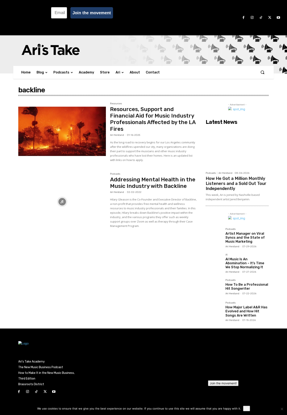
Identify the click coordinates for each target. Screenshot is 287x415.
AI (226, 255)
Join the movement (91, 12)
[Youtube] (278, 17)
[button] (262, 72)
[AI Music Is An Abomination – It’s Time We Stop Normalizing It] (214, 262)
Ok (246, 408)
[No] (282, 409)
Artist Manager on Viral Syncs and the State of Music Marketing (245, 238)
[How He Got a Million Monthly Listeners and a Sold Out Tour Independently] (237, 148)
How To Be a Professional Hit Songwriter (246, 287)
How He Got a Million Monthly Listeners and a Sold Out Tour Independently (236, 183)
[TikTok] (261, 17)
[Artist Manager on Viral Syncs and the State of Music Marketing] (214, 236)
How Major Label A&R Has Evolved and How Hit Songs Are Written (246, 311)
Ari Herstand (117, 135)
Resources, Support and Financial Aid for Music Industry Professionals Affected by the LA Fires (153, 119)
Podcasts (115, 174)
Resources (116, 103)
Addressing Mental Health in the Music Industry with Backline (152, 182)
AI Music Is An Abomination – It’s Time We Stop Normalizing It (244, 263)
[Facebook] (243, 17)
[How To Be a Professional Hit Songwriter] (214, 287)
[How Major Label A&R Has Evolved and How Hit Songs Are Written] (214, 310)
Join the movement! (223, 383)
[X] (269, 17)
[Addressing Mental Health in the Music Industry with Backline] (62, 202)
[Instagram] (252, 17)
